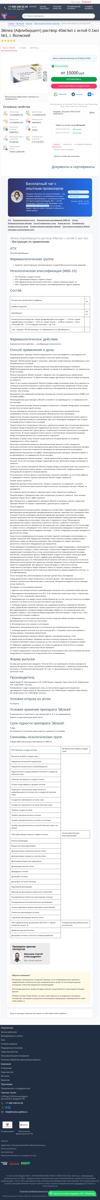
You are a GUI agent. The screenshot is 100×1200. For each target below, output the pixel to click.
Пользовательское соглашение (15, 1056)
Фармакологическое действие (20, 223)
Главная (11, 23)
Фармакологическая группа (24, 220)
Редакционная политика (12, 1048)
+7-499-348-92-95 (18, 6)
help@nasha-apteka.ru (16, 1112)
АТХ (9, 220)
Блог (3, 1040)
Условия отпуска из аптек (18, 226)
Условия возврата (89, 8)
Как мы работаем (44, 8)
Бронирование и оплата (74, 8)
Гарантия (67, 144)
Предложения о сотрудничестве (15, 1088)
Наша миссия (7, 1072)
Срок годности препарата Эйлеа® (76, 226)
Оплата (56, 144)
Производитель (78, 223)
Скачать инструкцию (63, 150)
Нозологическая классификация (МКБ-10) (53, 220)
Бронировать (74, 79)
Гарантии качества (57, 8)
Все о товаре (9, 48)
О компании (6, 1068)
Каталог (33, 7)
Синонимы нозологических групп (21, 230)
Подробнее (79, 1183)
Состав (75, 220)
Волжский (86, 2)
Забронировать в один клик (74, 86)
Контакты (5, 1076)
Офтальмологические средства (46, 23)
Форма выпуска (64, 223)
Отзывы (22, 48)
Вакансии (5, 1080)
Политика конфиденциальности (34, 1191)
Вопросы (34, 48)
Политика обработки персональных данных (20, 1060)
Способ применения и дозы (45, 223)
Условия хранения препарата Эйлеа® (45, 226)
